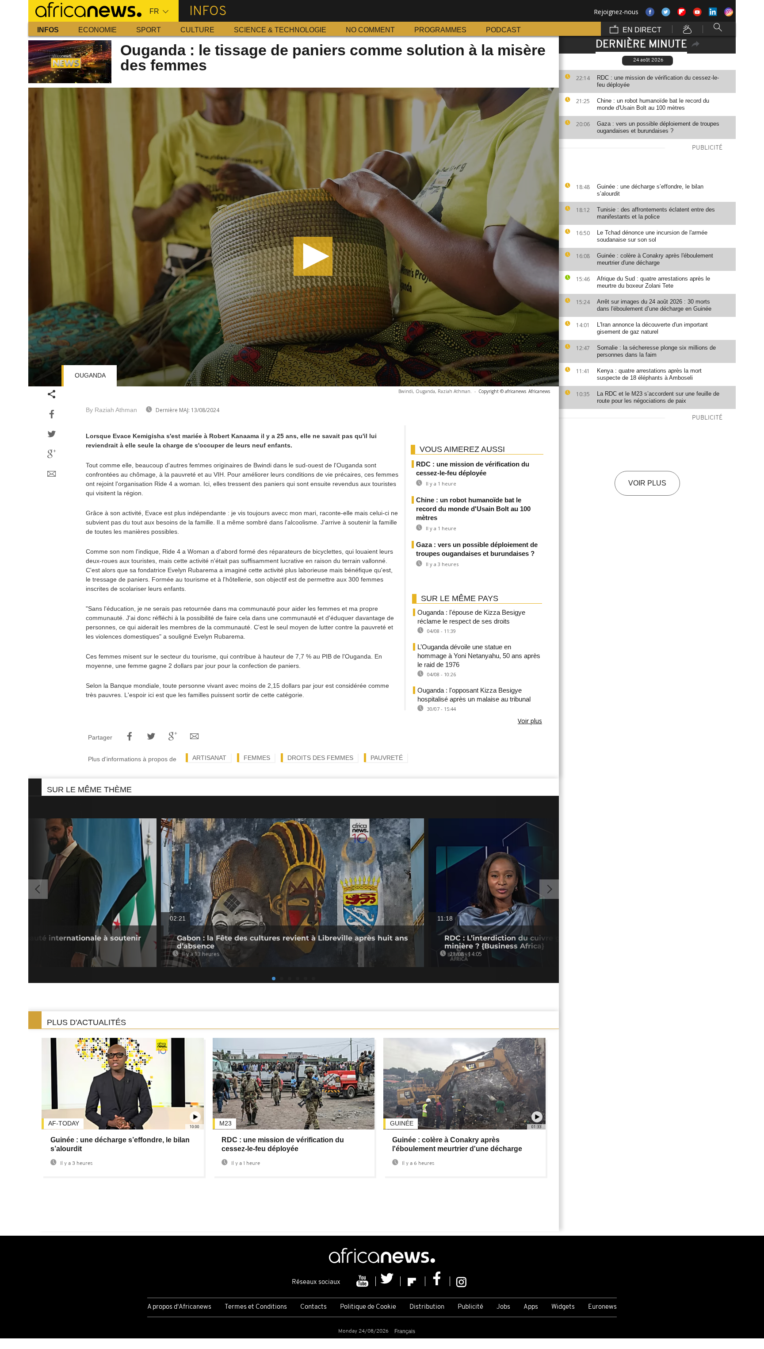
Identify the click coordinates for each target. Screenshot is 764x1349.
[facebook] (437, 1281)
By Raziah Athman (111, 409)
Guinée (401, 1123)
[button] (313, 256)
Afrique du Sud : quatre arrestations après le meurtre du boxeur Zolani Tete (653, 282)
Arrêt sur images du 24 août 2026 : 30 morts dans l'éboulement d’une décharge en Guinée (654, 305)
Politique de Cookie (368, 1307)
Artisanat (209, 757)
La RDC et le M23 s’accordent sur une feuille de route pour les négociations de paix (658, 397)
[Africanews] (84, 9)
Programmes (440, 30)
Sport (148, 30)
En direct (641, 30)
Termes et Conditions (256, 1307)
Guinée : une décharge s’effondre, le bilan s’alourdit (650, 190)
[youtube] (363, 1281)
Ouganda (90, 375)
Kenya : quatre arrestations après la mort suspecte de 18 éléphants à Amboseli (649, 374)
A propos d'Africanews (179, 1307)
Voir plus (647, 483)
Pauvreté (387, 757)
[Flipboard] (413, 1281)
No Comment (370, 30)
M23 (225, 1123)
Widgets (563, 1307)
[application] (293, 237)
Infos (48, 30)
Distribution (426, 1307)
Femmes (257, 757)
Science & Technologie (280, 30)
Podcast (503, 30)
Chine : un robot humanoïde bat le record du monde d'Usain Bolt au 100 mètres (653, 104)
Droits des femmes (320, 757)
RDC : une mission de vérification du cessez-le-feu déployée (658, 81)
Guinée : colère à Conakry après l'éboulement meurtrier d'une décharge (655, 259)
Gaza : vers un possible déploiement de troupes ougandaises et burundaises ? (658, 127)
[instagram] (461, 1281)
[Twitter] (388, 1281)
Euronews (602, 1307)
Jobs (503, 1307)
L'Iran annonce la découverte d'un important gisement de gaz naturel (652, 328)
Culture (197, 30)
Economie (97, 30)
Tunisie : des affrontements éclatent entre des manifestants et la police (656, 213)
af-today (63, 1123)
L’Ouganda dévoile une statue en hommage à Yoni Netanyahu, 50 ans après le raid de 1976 (478, 655)
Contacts (313, 1307)
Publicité (470, 1307)
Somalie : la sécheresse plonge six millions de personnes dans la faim (656, 351)
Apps (530, 1307)
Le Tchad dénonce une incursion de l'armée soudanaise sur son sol (652, 236)
